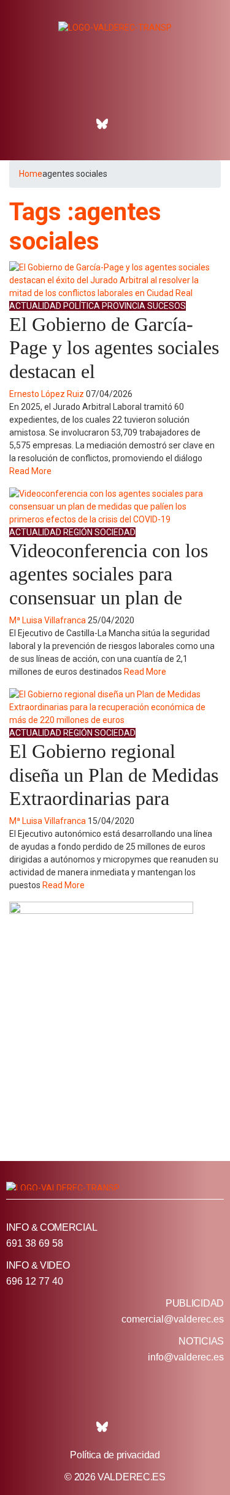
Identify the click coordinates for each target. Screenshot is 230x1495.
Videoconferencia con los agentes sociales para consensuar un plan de (108, 574)
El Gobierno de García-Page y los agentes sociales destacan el (114, 347)
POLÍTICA (81, 306)
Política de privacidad (114, 1455)
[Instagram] (128, 124)
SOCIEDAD (115, 532)
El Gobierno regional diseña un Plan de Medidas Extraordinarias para (113, 774)
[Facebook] (75, 124)
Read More (30, 471)
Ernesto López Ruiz (46, 394)
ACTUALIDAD (35, 306)
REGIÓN (78, 532)
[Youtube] (154, 124)
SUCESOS (166, 306)
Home (30, 174)
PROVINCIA (123, 306)
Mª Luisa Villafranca (47, 620)
